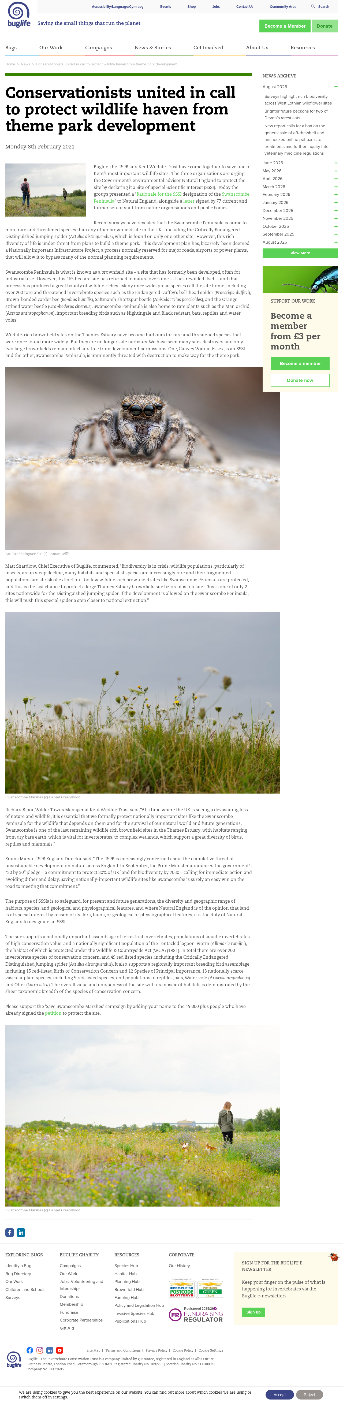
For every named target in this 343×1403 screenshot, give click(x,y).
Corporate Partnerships (81, 1320)
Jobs (216, 6)
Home (10, 64)
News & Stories (153, 47)
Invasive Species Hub (134, 1313)
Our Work (51, 47)
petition (53, 1013)
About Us (257, 47)
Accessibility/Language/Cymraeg (118, 6)
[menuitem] (22, 47)
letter (189, 201)
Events (165, 6)
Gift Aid (67, 1328)
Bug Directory (18, 1274)
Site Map (93, 1350)
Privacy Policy (156, 1350)
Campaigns (98, 47)
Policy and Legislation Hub (139, 1305)
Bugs (11, 47)
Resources (303, 47)
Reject (309, 1394)
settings (60, 1397)
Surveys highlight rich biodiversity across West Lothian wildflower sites (298, 99)
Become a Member (284, 26)
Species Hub (126, 1265)
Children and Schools (25, 1289)
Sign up (254, 1312)
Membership (71, 1304)
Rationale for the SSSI (159, 194)
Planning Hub (127, 1281)
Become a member (300, 363)
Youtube (59, 1350)
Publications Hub (130, 1321)
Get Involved (208, 47)
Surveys (12, 1297)
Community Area (283, 6)
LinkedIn (21, 1232)
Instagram (39, 1350)
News (25, 64)
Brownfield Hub (129, 1289)
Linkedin (49, 1350)
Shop (192, 6)
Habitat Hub (125, 1274)
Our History (179, 1265)
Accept (280, 1394)
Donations (69, 1296)
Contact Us (244, 6)
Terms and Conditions (123, 1350)
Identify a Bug (18, 1265)
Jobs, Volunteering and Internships (81, 1284)
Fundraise (69, 1312)
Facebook (9, 1232)
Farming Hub (126, 1297)
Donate (325, 26)
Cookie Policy (183, 1350)
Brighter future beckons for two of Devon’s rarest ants (296, 114)
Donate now (300, 380)
